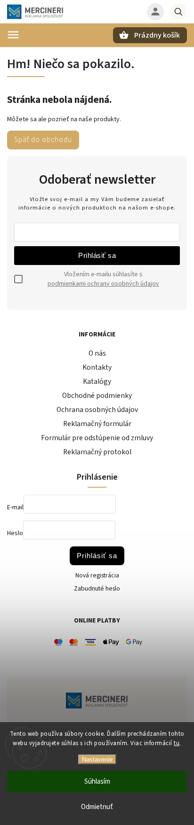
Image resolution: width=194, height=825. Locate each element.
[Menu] (13, 35)
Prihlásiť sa (97, 255)
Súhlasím (97, 781)
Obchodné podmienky (97, 395)
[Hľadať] (178, 11)
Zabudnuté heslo (97, 588)
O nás (97, 353)
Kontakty (97, 367)
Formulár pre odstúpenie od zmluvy (97, 438)
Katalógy (97, 381)
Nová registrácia (97, 575)
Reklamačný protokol (97, 452)
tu (176, 743)
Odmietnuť (97, 807)
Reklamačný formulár (97, 424)
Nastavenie (97, 759)
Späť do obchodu (43, 139)
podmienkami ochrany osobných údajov (103, 283)
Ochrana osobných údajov (97, 410)
